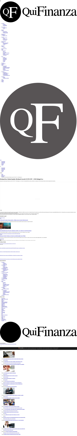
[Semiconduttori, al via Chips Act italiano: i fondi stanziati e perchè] (39, 360)
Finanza (4, 24)
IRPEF (2, 309)
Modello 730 (3, 317)
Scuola (2, 301)
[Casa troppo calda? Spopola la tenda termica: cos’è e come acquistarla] (39, 418)
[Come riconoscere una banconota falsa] (39, 385)
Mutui (4, 68)
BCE (2, 311)
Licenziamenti (3, 308)
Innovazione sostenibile (6, 284)
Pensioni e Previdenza (6, 70)
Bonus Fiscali (5, 27)
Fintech (4, 77)
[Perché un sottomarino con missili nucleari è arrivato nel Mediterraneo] (39, 382)
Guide (2, 65)
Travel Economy (5, 39)
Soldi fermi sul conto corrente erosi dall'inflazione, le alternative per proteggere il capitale (11, 255)
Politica (2, 46)
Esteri (2, 49)
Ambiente (4, 50)
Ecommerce (3, 303)
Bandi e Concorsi (5, 274)
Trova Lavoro (5, 31)
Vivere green (4, 286)
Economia (3, 23)
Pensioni (3, 271)
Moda (4, 38)
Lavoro (2, 30)
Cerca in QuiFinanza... (3, 343)
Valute (4, 61)
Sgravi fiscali (3, 304)
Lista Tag (3, 320)
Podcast (3, 64)
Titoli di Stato (5, 59)
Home (2, 174)
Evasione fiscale (5, 267)
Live (0, 218)
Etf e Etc (4, 60)
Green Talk (4, 52)
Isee (2, 315)
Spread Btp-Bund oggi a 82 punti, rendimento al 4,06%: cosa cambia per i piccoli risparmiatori (15, 230)
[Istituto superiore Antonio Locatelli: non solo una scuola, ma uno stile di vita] (39, 424)
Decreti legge (3, 298)
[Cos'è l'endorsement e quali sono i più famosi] (39, 368)
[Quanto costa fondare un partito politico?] (39, 430)
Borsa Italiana (3, 161)
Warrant (3, 164)
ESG (3, 51)
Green (2, 281)
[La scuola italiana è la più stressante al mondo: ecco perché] (39, 402)
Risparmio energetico (6, 54)
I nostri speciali (3, 63)
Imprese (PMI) (5, 25)
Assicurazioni (5, 290)
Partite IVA (4, 277)
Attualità (3, 80)
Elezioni (4, 47)
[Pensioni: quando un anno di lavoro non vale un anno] (39, 410)
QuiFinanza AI (3, 34)
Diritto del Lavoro (5, 275)
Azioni (4, 57)
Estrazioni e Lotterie (5, 269)
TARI (2, 318)
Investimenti (4, 263)
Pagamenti (3, 300)
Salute (2, 79)
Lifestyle (3, 37)
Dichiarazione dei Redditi (6, 67)
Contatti (3, 81)
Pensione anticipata (5, 272)
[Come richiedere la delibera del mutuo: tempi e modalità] (39, 396)
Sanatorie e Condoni (4, 306)
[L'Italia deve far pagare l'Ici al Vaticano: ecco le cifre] (39, 413)
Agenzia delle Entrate (4, 302)
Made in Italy (3, 305)
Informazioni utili (4, 268)
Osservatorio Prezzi (4, 48)
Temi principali (3, 319)
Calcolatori (3, 71)
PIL (2, 314)
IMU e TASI (3, 312)
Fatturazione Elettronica (6, 292)
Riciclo (4, 53)
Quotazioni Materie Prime (6, 75)
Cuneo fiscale (3, 316)
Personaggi (3, 45)
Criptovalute (4, 66)
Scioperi (4, 44)
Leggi (4, 28)
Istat (2, 313)
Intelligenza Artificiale (6, 78)
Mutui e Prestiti (5, 35)
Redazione (3, 295)
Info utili (3, 42)
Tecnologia (3, 76)
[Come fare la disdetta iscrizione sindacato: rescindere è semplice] (39, 391)
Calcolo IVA (4, 72)
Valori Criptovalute (5, 74)
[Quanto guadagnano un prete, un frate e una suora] (39, 374)
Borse (2, 56)
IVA (2, 307)
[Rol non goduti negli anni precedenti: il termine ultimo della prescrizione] (39, 354)
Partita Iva (4, 69)
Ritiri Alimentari (5, 43)
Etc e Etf (3, 176)
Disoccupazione (5, 276)
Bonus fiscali (4, 265)
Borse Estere (4, 58)
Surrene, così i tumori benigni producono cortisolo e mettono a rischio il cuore (10, 251)
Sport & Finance (4, 41)
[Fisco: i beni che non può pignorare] (39, 379)
